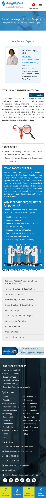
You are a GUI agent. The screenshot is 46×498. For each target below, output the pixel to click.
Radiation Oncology (13, 294)
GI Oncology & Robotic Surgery (18, 315)
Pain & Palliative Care (14, 337)
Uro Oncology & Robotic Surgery (19, 299)
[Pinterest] (34, 480)
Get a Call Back (40, 494)
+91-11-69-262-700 (12, 460)
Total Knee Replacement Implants (16, 387)
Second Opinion (36, 95)
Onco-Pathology (11, 332)
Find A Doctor (17, 494)
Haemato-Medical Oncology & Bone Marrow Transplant (20, 282)
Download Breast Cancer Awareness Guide (21, 475)
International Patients (11, 430)
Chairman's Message (11, 407)
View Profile (27, 79)
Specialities (11, 23)
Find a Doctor (8, 427)
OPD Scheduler (30, 396)
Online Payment (30, 403)
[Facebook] (5, 480)
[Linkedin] (17, 480)
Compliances (8, 423)
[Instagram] (22, 480)
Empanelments (30, 424)
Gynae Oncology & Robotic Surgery (28, 23)
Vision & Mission (9, 403)
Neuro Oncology (11, 310)
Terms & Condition (31, 413)
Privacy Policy (30, 417)
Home (4, 23)
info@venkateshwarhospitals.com (18, 451)
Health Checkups (31, 427)
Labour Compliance (32, 420)
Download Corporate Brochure (16, 465)
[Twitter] (11, 480)
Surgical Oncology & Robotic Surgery (21, 289)
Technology (7, 413)
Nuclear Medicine (12, 326)
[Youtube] (28, 480)
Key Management (10, 410)
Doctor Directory (11, 470)
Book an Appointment (29, 494)
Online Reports (30, 407)
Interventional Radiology (15, 321)
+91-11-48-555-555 (12, 456)
